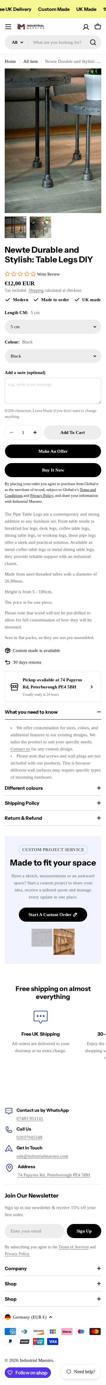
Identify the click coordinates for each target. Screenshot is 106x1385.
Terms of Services (74, 1247)
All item (30, 61)
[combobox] (53, 42)
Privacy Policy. (17, 1254)
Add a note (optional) (25, 372)
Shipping (36, 290)
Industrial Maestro (36, 1360)
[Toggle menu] (8, 26)
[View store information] (91, 687)
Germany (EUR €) (30, 1317)
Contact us (20, 749)
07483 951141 (29, 1118)
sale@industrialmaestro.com (42, 1156)
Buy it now (53, 470)
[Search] (93, 42)
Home (10, 61)
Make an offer (53, 451)
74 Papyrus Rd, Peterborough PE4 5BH (54, 1175)
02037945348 (29, 1137)
